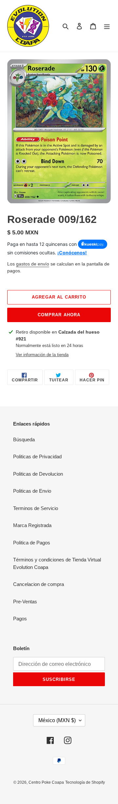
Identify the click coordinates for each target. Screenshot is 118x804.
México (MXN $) (57, 720)
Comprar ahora (59, 314)
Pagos (20, 618)
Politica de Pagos (31, 542)
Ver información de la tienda (42, 354)
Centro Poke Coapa (46, 782)
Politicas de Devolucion (38, 474)
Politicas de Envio (32, 491)
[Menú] (107, 26)
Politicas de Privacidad (37, 456)
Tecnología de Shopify (85, 782)
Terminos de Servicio (35, 508)
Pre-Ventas (25, 601)
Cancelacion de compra (38, 584)
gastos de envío (32, 263)
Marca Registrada (32, 525)
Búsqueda (24, 439)
